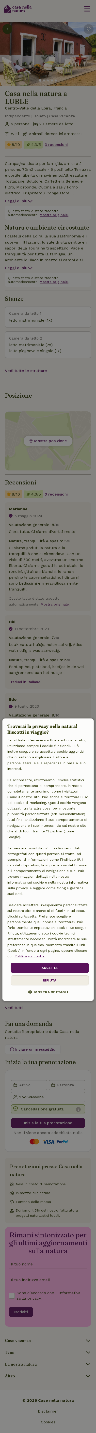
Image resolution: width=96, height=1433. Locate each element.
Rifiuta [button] (50, 980)
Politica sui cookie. (30, 956)
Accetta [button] (50, 968)
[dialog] (48, 859)
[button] (48, 992)
